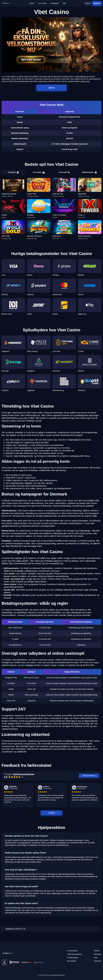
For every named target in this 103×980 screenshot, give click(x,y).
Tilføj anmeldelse (89, 775)
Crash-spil (62, 172)
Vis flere (51, 813)
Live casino (37, 172)
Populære (12, 172)
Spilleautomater (88, 172)
